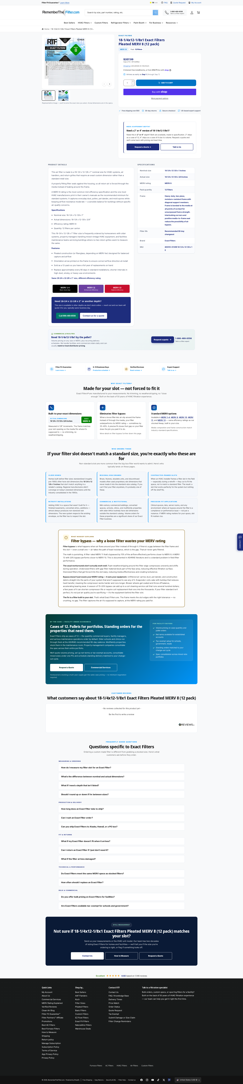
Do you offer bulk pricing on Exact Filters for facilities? (88, 897)
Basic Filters (80, 1010)
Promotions (47, 1021)
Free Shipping (87, 1080)
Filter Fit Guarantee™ (51, 1014)
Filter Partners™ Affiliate (52, 1017)
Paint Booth (139, 23)
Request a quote (161, 340)
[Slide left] (104, 84)
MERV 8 (174, 417)
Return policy (48, 1039)
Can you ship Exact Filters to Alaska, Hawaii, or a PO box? (89, 826)
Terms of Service (49, 1050)
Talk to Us (177, 147)
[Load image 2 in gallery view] (63, 95)
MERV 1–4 (165, 417)
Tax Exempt (114, 1014)
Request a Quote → (143, 147)
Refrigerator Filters (120, 23)
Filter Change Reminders (120, 1021)
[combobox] (122, 12)
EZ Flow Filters (81, 1017)
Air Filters (134, 1065)
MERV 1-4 (65, 289)
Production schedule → (101, 370)
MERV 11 (91, 289)
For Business (155, 23)
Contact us (132, 1080)
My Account (196, 3)
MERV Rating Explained (52, 1003)
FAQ (166, 3)
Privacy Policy (48, 1058)
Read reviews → (136, 370)
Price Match (114, 1003)
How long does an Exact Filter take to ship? (82, 809)
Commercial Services (100, 667)
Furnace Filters (96, 1065)
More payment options (159, 98)
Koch (77, 999)
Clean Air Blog (48, 1010)
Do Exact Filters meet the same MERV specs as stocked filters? (92, 873)
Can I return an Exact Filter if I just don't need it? (84, 850)
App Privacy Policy (50, 1054)
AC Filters (109, 1065)
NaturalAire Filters (83, 1025)
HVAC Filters (84, 23)
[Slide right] (109, 84)
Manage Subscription (51, 1043)
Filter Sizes (80, 1003)
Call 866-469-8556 (67, 316)
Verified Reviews (49, 1007)
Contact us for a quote (93, 316)
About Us (46, 996)
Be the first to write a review (121, 714)
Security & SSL (111, 1080)
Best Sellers (80, 992)
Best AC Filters (48, 1025)
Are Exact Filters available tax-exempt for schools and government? (95, 906)
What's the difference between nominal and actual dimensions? (92, 776)
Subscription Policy (50, 1047)
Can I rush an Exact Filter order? (77, 817)
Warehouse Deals (83, 1028)
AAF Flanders (81, 996)
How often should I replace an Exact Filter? (82, 882)
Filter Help (122, 1080)
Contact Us (87, 956)
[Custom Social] (169, 1080)
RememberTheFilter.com (56, 1080)
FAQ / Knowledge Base (119, 996)
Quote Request (179, 3)
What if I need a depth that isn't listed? (80, 785)
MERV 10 (183, 417)
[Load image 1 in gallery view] (48, 95)
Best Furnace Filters (51, 1028)
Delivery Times (115, 999)
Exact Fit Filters (82, 1021)
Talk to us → (171, 370)
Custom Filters (81, 1014)
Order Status (114, 1007)
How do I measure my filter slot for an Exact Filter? (86, 767)
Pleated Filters (81, 1007)
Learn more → (61, 370)
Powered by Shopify (72, 1080)
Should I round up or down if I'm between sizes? (85, 794)
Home (46, 29)
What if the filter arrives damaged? (78, 859)
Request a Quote (66, 667)
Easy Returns (99, 1080)
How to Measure (121, 956)
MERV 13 (117, 289)
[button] (84, 23)
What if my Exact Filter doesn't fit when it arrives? (85, 841)
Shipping (126, 66)
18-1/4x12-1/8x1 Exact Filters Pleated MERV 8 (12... (72, 29)
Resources (171, 23)
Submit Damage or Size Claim (122, 1017)
